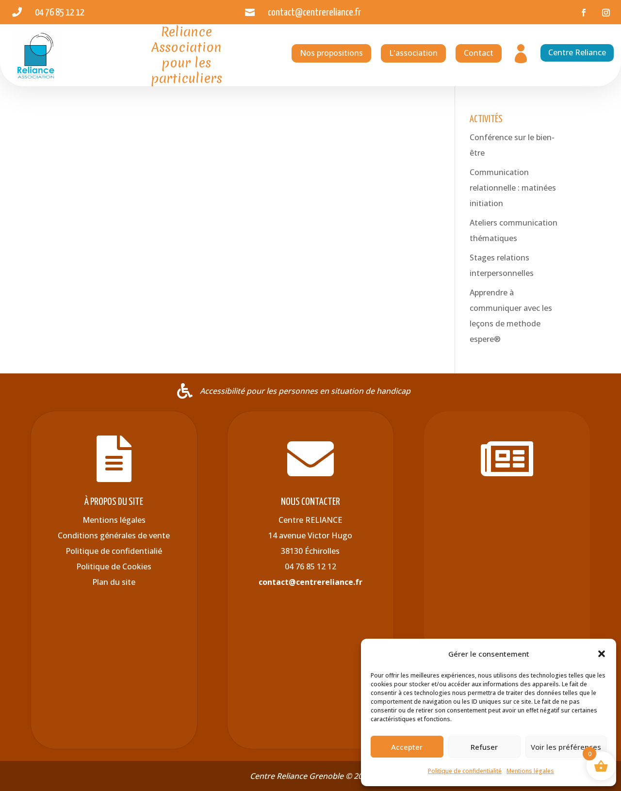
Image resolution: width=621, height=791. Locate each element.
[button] (601, 654)
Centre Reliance (577, 52)
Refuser (484, 747)
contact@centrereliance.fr (310, 582)
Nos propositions (331, 53)
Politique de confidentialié (113, 551)
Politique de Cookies (113, 566)
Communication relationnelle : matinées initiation (513, 188)
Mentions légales (530, 771)
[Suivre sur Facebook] (583, 12)
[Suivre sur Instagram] (606, 12)
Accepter (407, 747)
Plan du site (113, 582)
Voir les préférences (566, 747)
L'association (413, 53)
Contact (478, 53)
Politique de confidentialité (465, 771)
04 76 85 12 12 (310, 566)
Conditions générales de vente (114, 535)
